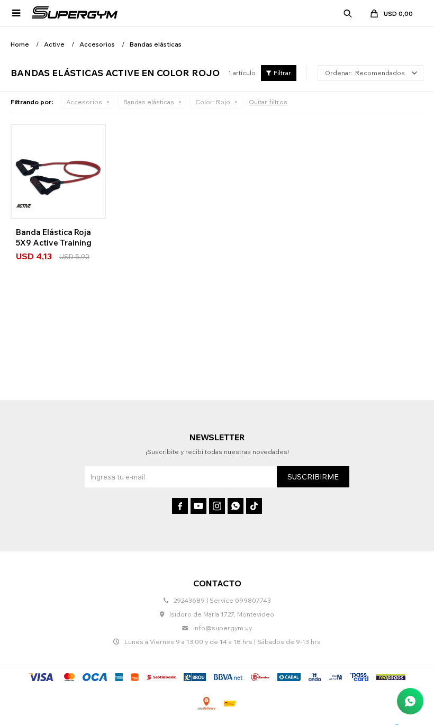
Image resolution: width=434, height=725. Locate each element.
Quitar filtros (268, 102)
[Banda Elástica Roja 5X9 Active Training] (58, 171)
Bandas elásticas (148, 102)
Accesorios (84, 102)
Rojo (212, 102)
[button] (347, 13)
